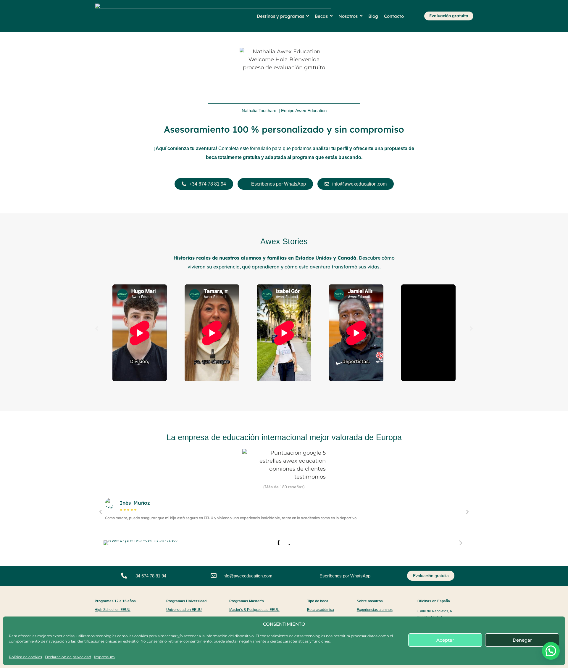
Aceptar (445, 640)
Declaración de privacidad (68, 657)
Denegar (522, 640)
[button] (97, 328)
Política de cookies (25, 657)
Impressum (104, 657)
